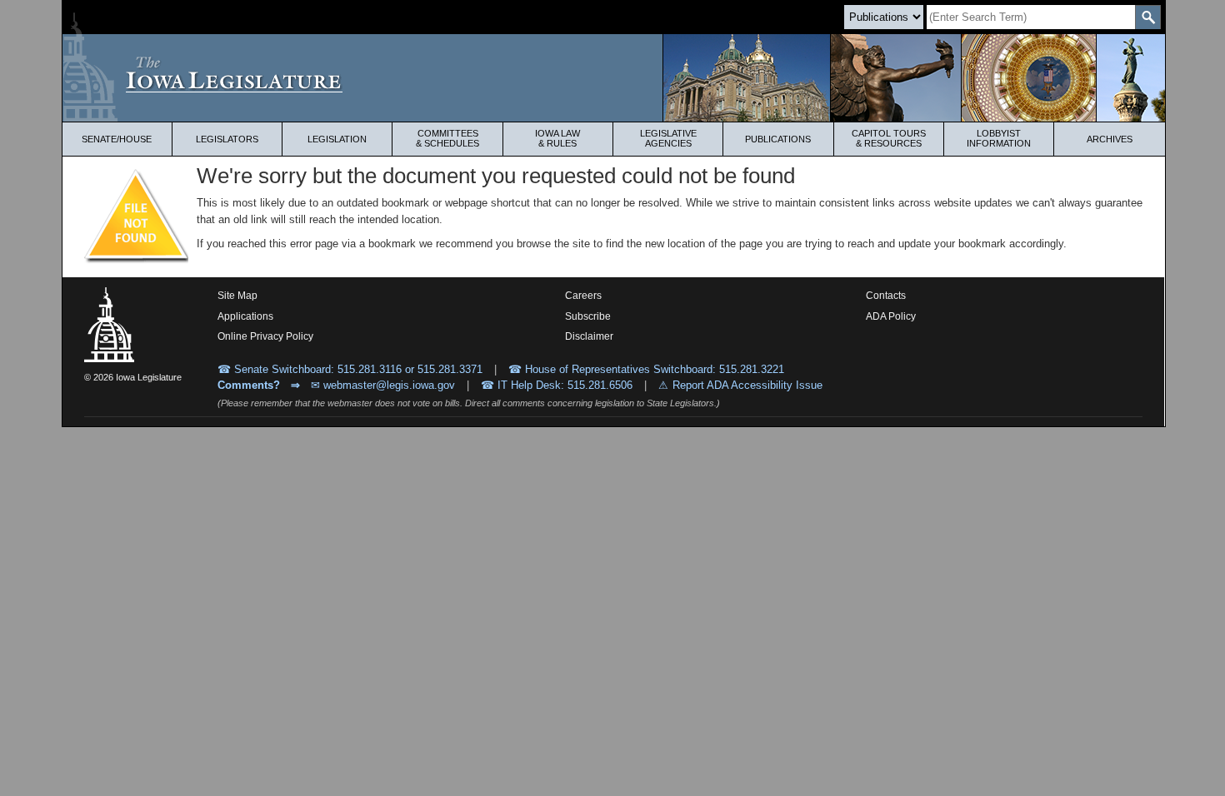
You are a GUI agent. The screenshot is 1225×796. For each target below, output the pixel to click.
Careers (583, 295)
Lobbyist (999, 138)
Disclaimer (589, 336)
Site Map (238, 295)
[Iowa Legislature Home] (613, 78)
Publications (778, 139)
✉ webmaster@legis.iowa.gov (383, 385)
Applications (245, 316)
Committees (447, 138)
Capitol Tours (889, 138)
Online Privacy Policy (265, 336)
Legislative (668, 138)
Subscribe (588, 316)
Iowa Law (557, 138)
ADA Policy (891, 316)
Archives (1109, 139)
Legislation (337, 139)
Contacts (886, 295)
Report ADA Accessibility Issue (747, 385)
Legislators (227, 139)
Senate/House (117, 139)
